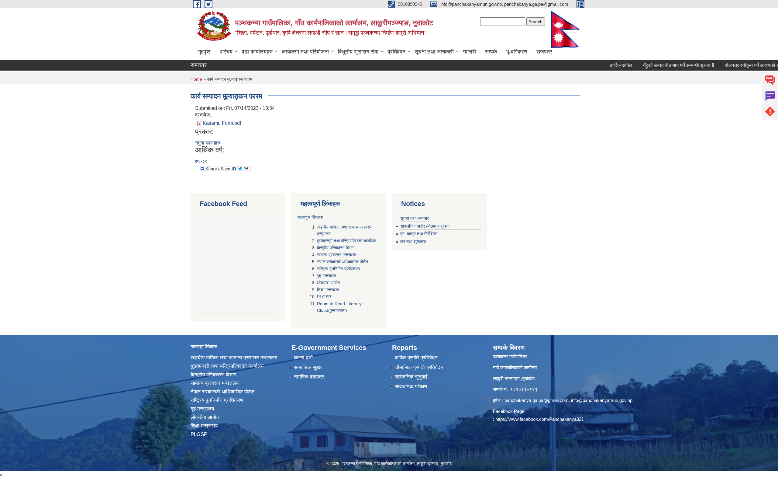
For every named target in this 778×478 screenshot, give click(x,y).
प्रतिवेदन (396, 52)
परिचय (226, 52)
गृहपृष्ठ (204, 52)
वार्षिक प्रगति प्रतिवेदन (416, 358)
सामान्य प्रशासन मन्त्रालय (337, 254)
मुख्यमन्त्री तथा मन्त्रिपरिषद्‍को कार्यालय (346, 240)
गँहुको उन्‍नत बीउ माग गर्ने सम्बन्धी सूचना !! (664, 65)
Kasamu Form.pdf (222, 123)
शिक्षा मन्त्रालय (328, 289)
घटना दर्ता (303, 358)
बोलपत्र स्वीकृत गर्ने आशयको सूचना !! (743, 65)
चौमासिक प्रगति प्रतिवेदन (419, 367)
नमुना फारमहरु (207, 142)
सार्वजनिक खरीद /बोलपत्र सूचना (424, 226)
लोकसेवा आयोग (329, 282)
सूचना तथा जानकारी (434, 52)
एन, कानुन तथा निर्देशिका (418, 233)
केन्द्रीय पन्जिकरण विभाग (336, 247)
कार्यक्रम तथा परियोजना (305, 52)
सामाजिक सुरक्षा (308, 367)
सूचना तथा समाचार (414, 218)
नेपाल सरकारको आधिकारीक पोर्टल (343, 261)
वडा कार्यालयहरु (257, 52)
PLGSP (324, 296)
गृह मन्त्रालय (327, 275)
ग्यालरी (469, 52)
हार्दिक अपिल (607, 65)
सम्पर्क (491, 52)
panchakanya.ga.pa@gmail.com (536, 400)
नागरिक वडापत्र (309, 377)
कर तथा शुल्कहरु (413, 241)
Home (196, 79)
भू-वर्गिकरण (516, 52)
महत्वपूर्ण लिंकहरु (310, 217)
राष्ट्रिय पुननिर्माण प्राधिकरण (339, 268)
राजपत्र (544, 52)
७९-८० (201, 161)
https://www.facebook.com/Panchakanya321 (539, 419)
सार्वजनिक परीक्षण (411, 386)
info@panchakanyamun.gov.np (601, 400)
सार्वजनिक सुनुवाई (411, 377)
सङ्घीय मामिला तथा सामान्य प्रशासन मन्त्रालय (234, 358)
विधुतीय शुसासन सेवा (358, 52)
